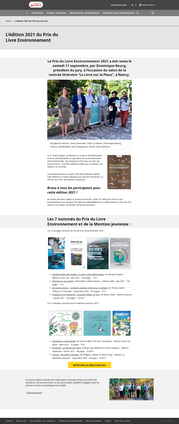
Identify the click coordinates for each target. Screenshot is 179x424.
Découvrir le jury (34, 392)
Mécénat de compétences (84, 13)
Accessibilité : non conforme (42, 421)
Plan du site (21, 421)
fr (132, 5)
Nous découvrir (119, 5)
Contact (9, 421)
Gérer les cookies (122, 421)
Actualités (37, 13)
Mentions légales (94, 421)
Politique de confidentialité (71, 421)
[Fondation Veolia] (36, 4)
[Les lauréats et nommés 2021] (119, 172)
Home (8, 21)
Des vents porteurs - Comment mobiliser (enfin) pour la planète (80, 288)
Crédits (108, 421)
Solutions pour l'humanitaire (119, 13)
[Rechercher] (153, 13)
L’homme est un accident (63, 281)
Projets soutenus (56, 13)
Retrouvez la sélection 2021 (89, 365)
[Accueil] (27, 13)
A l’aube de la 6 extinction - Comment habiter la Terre (76, 294)
